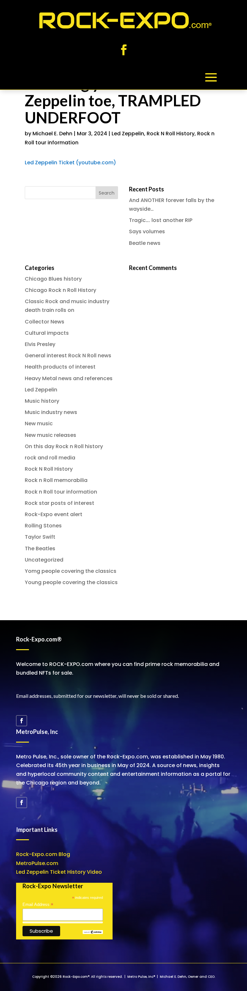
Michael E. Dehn (52, 133)
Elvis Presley (40, 344)
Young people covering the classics (71, 582)
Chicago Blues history (53, 279)
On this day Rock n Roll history (64, 446)
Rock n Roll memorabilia (56, 480)
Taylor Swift (40, 537)
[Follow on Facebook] (123, 50)
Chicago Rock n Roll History (60, 290)
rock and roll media (50, 457)
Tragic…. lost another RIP (160, 220)
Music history (42, 401)
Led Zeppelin (128, 133)
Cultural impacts (47, 333)
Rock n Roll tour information (61, 492)
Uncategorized (44, 559)
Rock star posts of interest (59, 503)
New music (39, 423)
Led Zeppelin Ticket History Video (59, 872)
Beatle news (144, 243)
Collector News (44, 321)
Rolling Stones (43, 525)
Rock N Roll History (171, 133)
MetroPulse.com (37, 863)
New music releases (50, 435)
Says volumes (147, 231)
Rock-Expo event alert (53, 514)
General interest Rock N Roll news (68, 355)
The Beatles (40, 548)
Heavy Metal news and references (69, 378)
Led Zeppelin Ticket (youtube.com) (70, 162)
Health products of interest (60, 366)
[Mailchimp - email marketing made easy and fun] (93, 932)
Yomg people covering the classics (70, 571)
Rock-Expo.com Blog (43, 854)
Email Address (38, 905)
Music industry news (51, 412)
